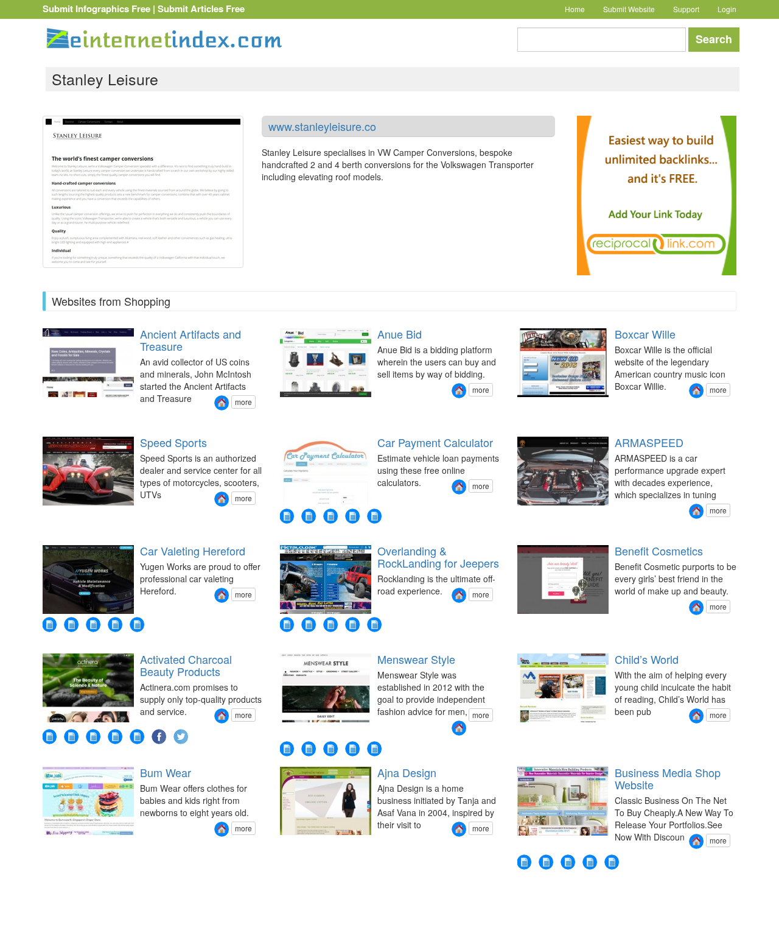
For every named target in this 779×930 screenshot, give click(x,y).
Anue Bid (399, 334)
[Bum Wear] (221, 829)
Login (727, 9)
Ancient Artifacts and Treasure (190, 340)
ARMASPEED (649, 442)
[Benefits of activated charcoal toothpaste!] (137, 736)
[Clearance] (590, 862)
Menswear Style (416, 659)
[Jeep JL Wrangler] (352, 624)
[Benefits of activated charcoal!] (115, 736)
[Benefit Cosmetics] (696, 607)
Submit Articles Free (201, 8)
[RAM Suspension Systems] (308, 624)
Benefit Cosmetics (659, 550)
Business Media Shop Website (668, 778)
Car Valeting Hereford (192, 550)
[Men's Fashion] (287, 749)
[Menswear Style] (459, 728)
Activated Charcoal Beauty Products (186, 665)
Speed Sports (173, 442)
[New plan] (524, 862)
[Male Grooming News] (330, 749)
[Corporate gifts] (546, 862)
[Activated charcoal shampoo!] (49, 736)
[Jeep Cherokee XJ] (374, 624)
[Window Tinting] (93, 624)
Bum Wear (165, 772)
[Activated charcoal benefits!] (71, 736)
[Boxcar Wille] (696, 390)
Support (686, 9)
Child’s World (647, 659)
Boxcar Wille (645, 334)
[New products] (287, 624)
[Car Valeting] (137, 624)
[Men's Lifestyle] (352, 749)
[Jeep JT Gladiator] (330, 624)
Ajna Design (406, 772)
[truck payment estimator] (374, 516)
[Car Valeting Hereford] (221, 595)
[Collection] (568, 862)
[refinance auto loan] (308, 516)
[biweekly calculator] (330, 516)
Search (714, 39)
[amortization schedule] (287, 516)
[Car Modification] (71, 624)
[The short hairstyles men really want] (374, 749)
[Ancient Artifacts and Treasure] (221, 403)
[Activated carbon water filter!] (93, 736)
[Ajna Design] (459, 829)
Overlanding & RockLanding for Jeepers (438, 557)
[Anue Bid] (459, 390)
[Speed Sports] (221, 499)
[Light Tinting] (115, 624)
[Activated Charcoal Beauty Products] (221, 716)
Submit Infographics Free (96, 8)
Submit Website (629, 9)
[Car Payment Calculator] (459, 487)
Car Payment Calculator (435, 442)
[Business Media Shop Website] (696, 841)
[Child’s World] (696, 716)
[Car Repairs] (49, 624)
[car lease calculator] (352, 516)
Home (575, 9)
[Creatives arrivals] (612, 862)
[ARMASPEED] (696, 511)
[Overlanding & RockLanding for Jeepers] (459, 595)
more (243, 401)
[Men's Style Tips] (308, 749)
